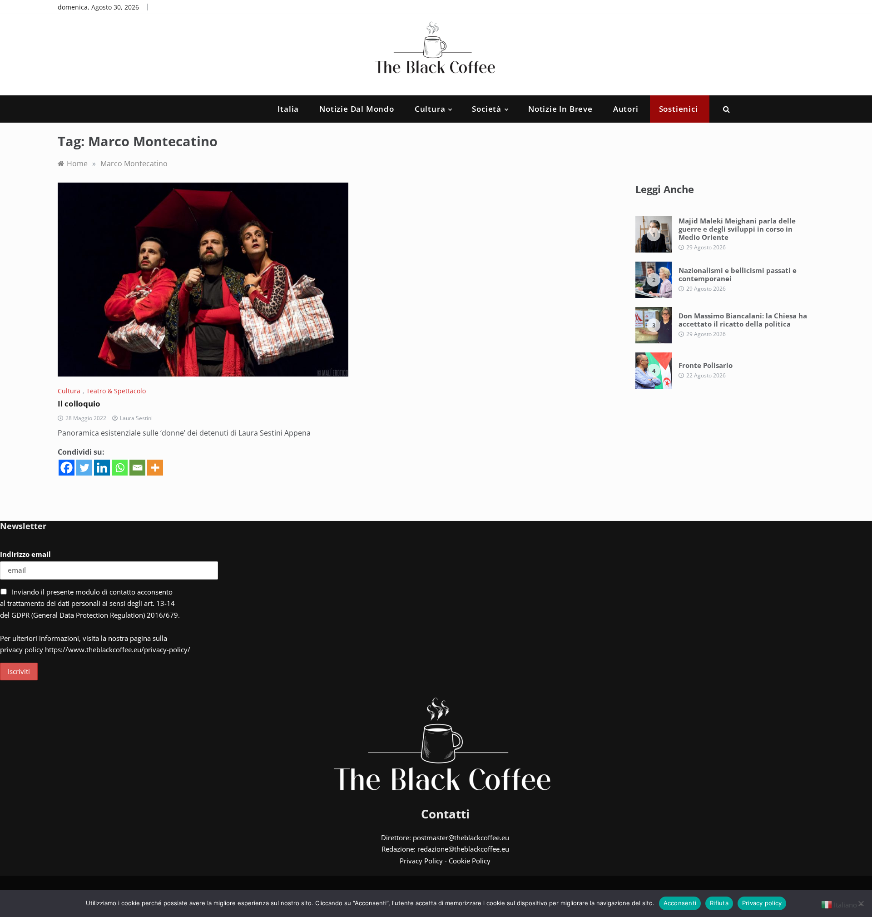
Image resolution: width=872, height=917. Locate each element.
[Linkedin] (102, 468)
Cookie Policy (469, 860)
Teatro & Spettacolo (116, 391)
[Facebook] (66, 468)
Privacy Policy (421, 860)
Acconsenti (680, 903)
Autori (626, 109)
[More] (155, 468)
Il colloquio (79, 403)
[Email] (137, 468)
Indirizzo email (25, 554)
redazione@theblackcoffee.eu (463, 848)
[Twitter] (84, 468)
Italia (288, 109)
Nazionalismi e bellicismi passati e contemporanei (738, 274)
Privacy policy (762, 903)
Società (486, 109)
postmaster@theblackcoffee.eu (461, 837)
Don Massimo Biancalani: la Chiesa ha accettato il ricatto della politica (743, 319)
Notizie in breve (560, 109)
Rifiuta (719, 903)
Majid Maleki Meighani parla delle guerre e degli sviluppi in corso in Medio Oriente (737, 229)
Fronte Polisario (706, 365)
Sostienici (678, 109)
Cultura (430, 109)
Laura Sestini (136, 418)
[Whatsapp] (120, 468)
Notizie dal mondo (356, 109)
